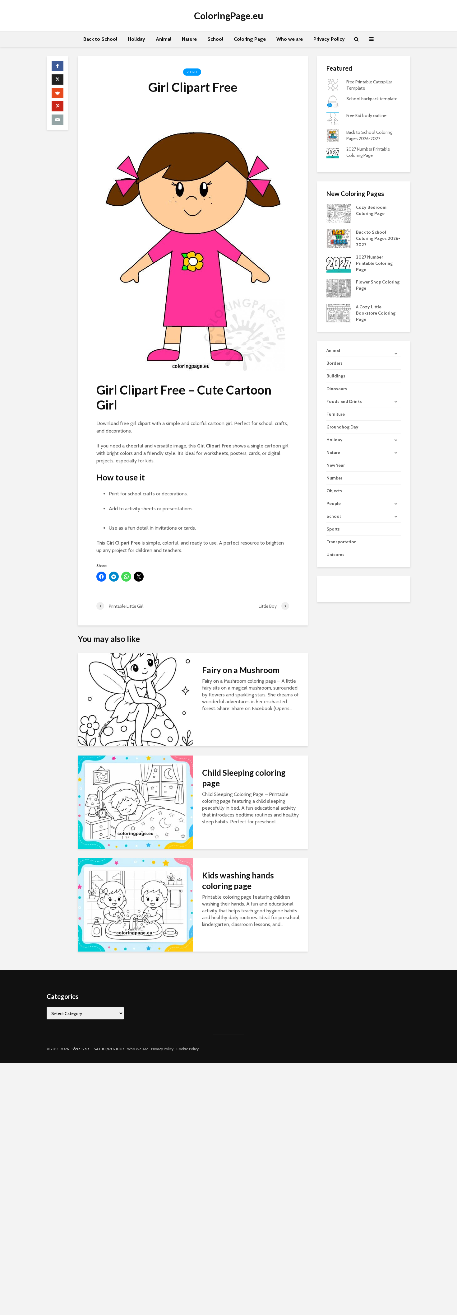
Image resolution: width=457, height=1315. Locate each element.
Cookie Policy (187, 1048)
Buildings (335, 376)
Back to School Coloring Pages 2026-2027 (378, 238)
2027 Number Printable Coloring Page (374, 263)
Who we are (289, 39)
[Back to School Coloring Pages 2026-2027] (338, 238)
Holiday (136, 39)
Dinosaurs (336, 388)
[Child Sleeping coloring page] (135, 802)
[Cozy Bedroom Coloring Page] (338, 213)
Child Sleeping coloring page (243, 778)
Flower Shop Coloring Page (377, 285)
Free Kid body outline (366, 115)
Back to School (100, 39)
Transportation (341, 542)
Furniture (335, 414)
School (215, 39)
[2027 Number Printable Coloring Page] (338, 263)
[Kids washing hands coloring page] (135, 904)
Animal (163, 39)
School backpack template (371, 98)
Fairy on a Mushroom (240, 670)
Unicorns (335, 554)
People (192, 72)
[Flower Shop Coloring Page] (338, 288)
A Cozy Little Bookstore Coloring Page (375, 313)
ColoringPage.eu (228, 15)
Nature (189, 39)
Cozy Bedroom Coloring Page (371, 210)
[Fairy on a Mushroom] (135, 699)
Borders (334, 363)
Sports (333, 529)
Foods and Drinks (344, 401)
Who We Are (137, 1048)
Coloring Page (250, 39)
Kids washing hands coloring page (238, 880)
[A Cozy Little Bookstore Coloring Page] (338, 313)
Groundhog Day (342, 427)
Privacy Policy (329, 39)
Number (334, 478)
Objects (334, 491)
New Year (335, 465)
